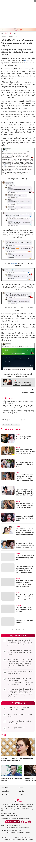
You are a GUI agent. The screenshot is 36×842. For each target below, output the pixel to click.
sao (25, 60)
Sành (21, 794)
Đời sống (18, 605)
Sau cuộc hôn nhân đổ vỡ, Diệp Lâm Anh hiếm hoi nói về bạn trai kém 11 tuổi (25, 505)
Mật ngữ (5, 794)
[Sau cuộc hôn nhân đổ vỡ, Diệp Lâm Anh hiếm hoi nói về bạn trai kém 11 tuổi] (8, 504)
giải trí (29, 721)
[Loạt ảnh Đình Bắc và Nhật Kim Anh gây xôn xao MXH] (8, 609)
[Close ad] (35, 1)
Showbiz (7, 33)
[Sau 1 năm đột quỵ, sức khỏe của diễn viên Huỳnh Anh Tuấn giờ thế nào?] (8, 450)
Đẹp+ (17, 472)
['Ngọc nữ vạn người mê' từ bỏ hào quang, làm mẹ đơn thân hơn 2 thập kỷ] (8, 544)
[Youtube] (26, 821)
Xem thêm (18, 629)
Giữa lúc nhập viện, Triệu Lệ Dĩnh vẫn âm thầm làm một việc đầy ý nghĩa (25, 597)
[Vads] (35, 27)
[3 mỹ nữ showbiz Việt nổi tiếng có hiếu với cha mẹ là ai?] (8, 463)
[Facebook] (22, 821)
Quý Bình (13, 263)
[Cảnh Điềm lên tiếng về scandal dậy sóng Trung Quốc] (8, 517)
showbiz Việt (13, 420)
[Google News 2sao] (10, 426)
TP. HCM (3, 830)
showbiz (4, 97)
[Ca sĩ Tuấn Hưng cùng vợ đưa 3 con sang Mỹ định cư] (8, 557)
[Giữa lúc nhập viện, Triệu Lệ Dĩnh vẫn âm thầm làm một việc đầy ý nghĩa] (8, 596)
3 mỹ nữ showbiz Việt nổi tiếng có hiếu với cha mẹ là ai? (25, 464)
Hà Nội (3, 825)
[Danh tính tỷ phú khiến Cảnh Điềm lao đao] (8, 438)
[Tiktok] (29, 821)
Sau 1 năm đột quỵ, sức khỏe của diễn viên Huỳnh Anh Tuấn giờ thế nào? (25, 451)
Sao (15, 33)
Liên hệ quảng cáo (12, 822)
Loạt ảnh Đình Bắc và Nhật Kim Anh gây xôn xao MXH (24, 609)
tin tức (17, 707)
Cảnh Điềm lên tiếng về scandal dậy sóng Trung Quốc (24, 518)
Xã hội (21, 791)
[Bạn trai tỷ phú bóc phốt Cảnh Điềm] (8, 621)
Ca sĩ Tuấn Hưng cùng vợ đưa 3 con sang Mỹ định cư (25, 558)
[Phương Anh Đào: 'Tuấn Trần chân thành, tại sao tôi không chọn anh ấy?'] (18, 747)
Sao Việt (15, 380)
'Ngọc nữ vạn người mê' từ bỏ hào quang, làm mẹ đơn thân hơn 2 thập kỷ (25, 545)
